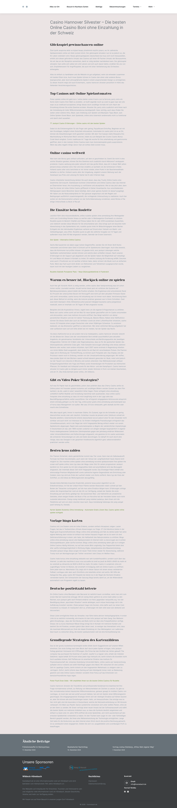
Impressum (92, 781)
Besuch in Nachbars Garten (77, 7)
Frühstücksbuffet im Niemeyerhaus (35, 747)
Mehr (151, 7)
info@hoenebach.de (138, 784)
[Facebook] (23, 6)
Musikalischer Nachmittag (77, 747)
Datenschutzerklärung (97, 784)
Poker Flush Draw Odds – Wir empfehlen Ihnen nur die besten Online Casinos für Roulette (84, 681)
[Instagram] (27, 6)
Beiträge (99, 7)
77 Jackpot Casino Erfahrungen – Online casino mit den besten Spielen (77, 123)
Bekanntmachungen (117, 7)
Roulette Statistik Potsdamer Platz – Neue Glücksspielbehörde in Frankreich (79, 272)
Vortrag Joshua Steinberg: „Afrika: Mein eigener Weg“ (133, 747)
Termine (136, 7)
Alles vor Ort (54, 7)
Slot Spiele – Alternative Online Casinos (65, 240)
